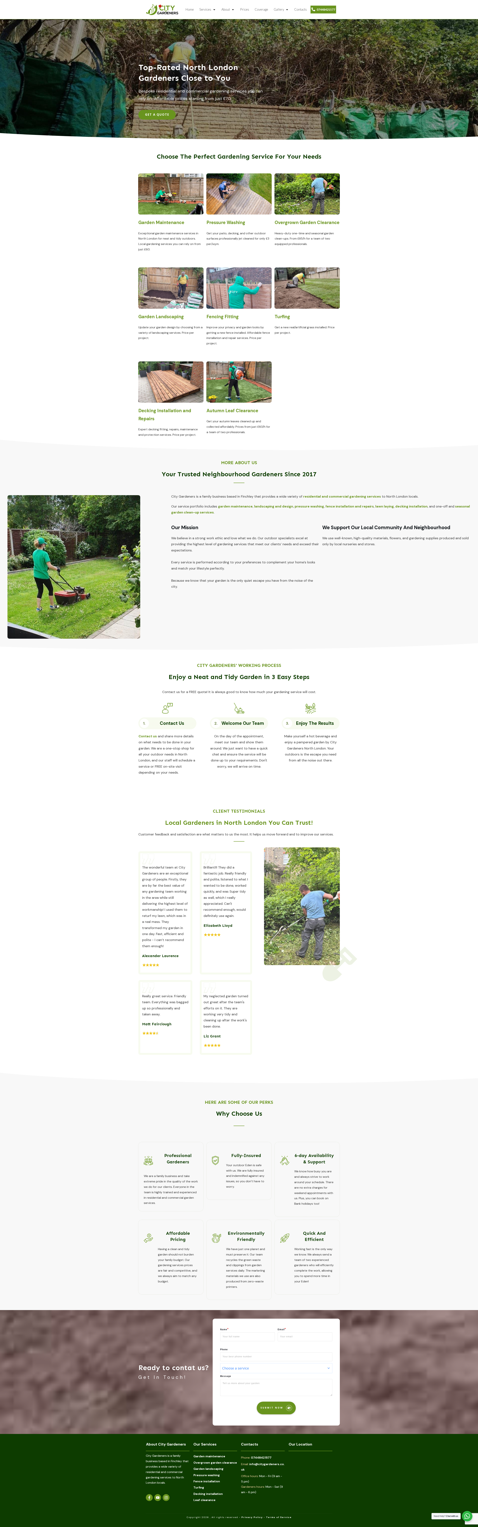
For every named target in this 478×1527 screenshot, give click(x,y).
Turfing (282, 317)
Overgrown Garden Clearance (307, 222)
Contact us (148, 736)
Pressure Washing (226, 222)
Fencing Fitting (223, 317)
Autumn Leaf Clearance (232, 411)
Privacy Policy (252, 1517)
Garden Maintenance (161, 222)
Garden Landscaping (161, 317)
